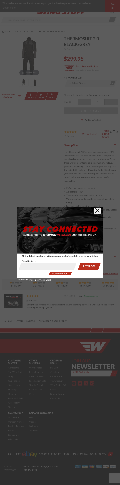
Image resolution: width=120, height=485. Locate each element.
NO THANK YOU (60, 273)
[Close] (97, 211)
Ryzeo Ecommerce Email (40, 280)
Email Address (28, 261)
